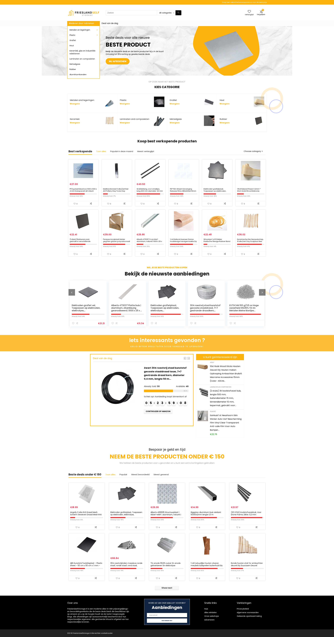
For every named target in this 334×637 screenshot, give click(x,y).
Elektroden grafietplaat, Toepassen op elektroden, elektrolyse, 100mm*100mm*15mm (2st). (215, 192)
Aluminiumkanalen (78, 74)
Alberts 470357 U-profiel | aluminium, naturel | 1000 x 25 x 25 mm (149, 241)
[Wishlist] (249, 12)
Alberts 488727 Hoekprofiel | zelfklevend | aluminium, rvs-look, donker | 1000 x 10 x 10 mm (244, 309)
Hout (72, 45)
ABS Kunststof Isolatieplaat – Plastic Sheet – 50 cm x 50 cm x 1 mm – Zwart (86, 565)
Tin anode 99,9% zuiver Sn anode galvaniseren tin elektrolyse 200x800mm (166, 565)
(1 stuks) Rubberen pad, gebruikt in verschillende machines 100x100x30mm (80, 241)
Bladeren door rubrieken (81, 23)
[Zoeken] (178, 12)
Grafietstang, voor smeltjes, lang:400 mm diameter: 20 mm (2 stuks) (150, 191)
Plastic (72, 35)
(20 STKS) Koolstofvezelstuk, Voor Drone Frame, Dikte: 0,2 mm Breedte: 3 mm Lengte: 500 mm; (246, 514)
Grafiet (73, 40)
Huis (206, 609)
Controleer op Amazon (158, 419)
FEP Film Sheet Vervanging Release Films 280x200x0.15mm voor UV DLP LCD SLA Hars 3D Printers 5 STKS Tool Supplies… (183, 192)
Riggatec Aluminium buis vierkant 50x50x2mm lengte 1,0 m (206, 513)
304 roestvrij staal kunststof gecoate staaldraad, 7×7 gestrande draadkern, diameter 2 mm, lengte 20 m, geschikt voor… (166, 310)
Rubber (73, 69)
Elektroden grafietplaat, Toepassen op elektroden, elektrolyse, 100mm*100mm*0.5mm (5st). (126, 514)
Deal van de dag (110, 23)
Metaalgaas (75, 64)
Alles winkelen (210, 612)
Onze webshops (211, 616)
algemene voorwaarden (248, 612)
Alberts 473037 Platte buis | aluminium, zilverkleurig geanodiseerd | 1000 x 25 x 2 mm (87, 309)
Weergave (75, 104)
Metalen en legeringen (80, 30)
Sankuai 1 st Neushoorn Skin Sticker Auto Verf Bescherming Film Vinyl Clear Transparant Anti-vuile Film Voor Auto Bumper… (225, 422)
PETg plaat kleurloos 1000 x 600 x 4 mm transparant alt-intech (83, 190)
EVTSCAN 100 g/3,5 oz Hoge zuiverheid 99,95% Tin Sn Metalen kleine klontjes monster (204, 309)
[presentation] (71, 292)
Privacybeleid (243, 609)
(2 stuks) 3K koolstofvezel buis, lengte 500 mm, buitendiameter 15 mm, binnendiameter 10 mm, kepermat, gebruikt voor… (225, 398)
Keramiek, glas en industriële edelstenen (82, 52)
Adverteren (209, 619)
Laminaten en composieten (82, 59)
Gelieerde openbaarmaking (249, 616)
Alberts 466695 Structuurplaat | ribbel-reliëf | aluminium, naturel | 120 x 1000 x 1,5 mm (166, 514)
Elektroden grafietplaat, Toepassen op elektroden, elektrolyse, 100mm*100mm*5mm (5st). (126, 309)
